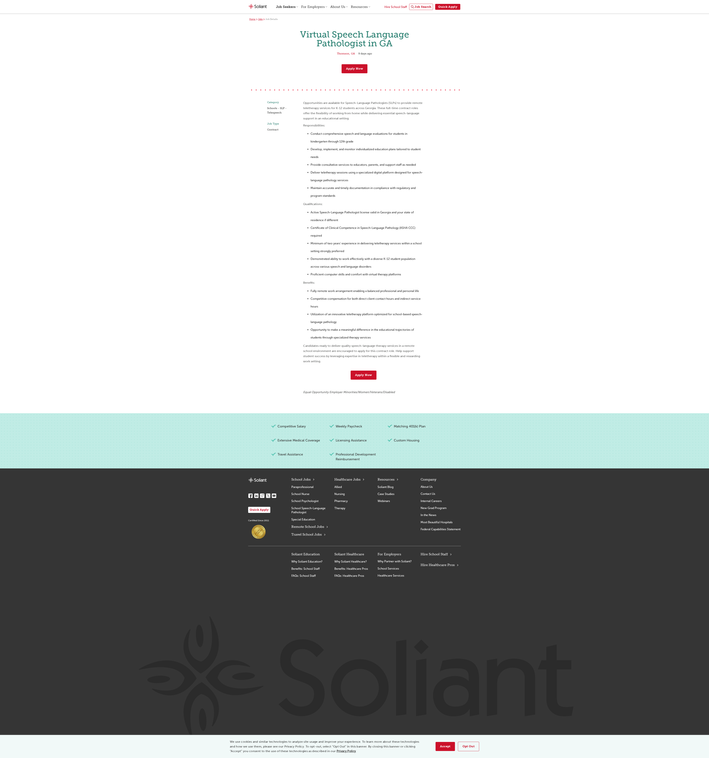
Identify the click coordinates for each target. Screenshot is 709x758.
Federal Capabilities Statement (440, 529)
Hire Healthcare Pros (438, 565)
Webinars (384, 501)
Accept (445, 746)
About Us (427, 487)
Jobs (260, 19)
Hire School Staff (434, 554)
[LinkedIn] (256, 496)
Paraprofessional (302, 487)
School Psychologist (304, 501)
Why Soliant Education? (306, 561)
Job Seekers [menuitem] (286, 7)
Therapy (339, 508)
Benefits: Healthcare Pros (351, 568)
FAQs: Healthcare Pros (349, 575)
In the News (428, 515)
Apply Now (354, 68)
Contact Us (428, 494)
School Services (388, 568)
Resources (386, 479)
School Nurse (300, 494)
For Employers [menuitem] (313, 7)
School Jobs (301, 479)
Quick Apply (259, 509)
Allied (338, 487)
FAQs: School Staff (303, 575)
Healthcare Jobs (347, 479)
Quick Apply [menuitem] (447, 6)
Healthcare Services (391, 575)
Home (252, 19)
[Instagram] (262, 496)
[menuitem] (421, 7)
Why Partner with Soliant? (395, 561)
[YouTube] (274, 496)
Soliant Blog (385, 487)
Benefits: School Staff (305, 568)
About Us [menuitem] (337, 7)
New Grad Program (433, 508)
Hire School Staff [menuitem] (395, 7)
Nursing (339, 494)
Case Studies (386, 494)
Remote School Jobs (307, 527)
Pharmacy (341, 501)
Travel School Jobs (306, 534)
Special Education (303, 519)
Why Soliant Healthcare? (350, 561)
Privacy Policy (346, 751)
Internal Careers (431, 501)
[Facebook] (250, 496)
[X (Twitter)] (268, 496)
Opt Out (469, 746)
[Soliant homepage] (257, 480)
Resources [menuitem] (359, 7)
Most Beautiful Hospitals (437, 522)
